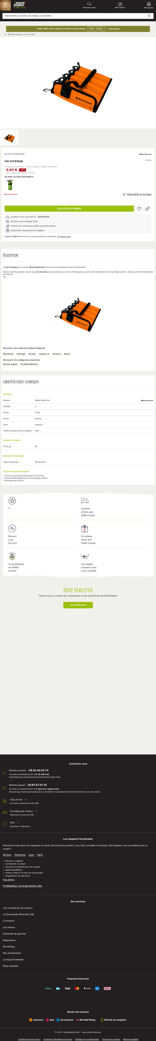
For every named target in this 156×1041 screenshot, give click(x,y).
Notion (67, 354)
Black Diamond (15, 154)
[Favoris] (139, 208)
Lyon (31, 855)
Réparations (9, 940)
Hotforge (21, 354)
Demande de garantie (14, 934)
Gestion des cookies (111, 1039)
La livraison (8, 921)
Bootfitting (8, 946)
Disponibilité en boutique (139, 194)
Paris (40, 855)
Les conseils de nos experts (18, 908)
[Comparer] (147, 208)
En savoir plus (64, 237)
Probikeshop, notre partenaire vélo (22, 886)
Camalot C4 (44, 354)
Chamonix (20, 855)
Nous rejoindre (10, 966)
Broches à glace (15, 34)
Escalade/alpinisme (29, 364)
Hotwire (32, 354)
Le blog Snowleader (13, 959)
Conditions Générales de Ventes (57, 1039)
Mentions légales (130, 1039)
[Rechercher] (151, 13)
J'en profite (114, 29)
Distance (57, 354)
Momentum (8, 354)
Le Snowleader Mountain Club (18, 914)
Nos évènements (12, 953)
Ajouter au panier (69, 208)
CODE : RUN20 (95, 29)
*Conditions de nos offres (29, 1039)
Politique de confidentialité (87, 1039)
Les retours (9, 927)
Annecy (7, 855)
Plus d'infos (8, 880)
